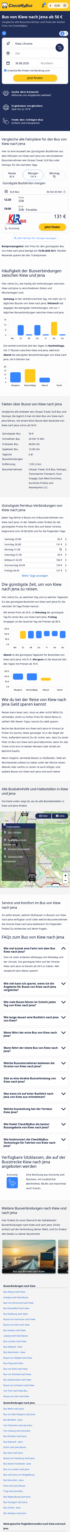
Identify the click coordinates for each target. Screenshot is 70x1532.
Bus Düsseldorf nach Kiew (16, 1311)
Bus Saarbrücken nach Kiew (17, 1382)
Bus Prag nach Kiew (13, 1366)
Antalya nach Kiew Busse (15, 1300)
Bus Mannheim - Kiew (14, 1355)
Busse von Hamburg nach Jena (18, 1461)
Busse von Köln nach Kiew (16, 1327)
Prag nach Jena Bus (13, 1494)
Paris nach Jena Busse (14, 1488)
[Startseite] (20, 6)
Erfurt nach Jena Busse (14, 1450)
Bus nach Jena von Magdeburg (18, 1477)
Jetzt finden (52, 227)
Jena (61, 819)
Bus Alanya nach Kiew (14, 1295)
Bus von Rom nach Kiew (15, 1371)
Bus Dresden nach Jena (15, 1439)
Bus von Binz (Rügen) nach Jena (19, 1417)
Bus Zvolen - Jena (12, 1510)
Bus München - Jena (13, 1483)
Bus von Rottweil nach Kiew (17, 1377)
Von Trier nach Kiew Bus (15, 1393)
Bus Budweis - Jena (12, 1422)
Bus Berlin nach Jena (13, 1411)
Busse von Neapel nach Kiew (17, 1361)
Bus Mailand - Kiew (12, 1349)
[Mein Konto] (43, 5)
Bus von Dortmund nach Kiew (18, 1306)
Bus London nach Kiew (14, 1344)
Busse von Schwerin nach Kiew (18, 1388)
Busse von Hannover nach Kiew (19, 1322)
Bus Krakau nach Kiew (14, 1333)
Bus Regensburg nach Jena (16, 1499)
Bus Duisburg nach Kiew (15, 1316)
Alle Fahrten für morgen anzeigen (36, 238)
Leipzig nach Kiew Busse (15, 1338)
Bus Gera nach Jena (13, 1455)
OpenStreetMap (52, 889)
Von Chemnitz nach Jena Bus (17, 1428)
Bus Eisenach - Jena (13, 1444)
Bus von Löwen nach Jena (16, 1472)
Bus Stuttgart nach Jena (15, 1505)
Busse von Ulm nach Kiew (16, 1399)
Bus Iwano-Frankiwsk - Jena (17, 1466)
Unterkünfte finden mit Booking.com (28, 70)
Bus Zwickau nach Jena (14, 1516)
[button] (25, 815)
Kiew (45, 819)
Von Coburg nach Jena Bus (16, 1433)
